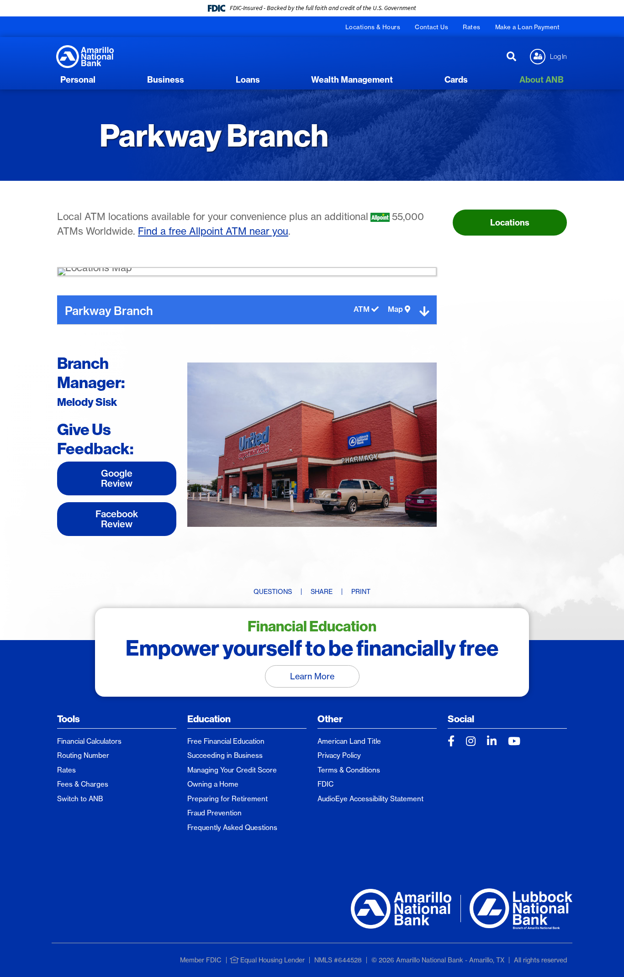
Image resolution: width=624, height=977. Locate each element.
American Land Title (349, 741)
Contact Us (431, 27)
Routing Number (83, 755)
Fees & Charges (82, 784)
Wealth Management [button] (352, 79)
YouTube (514, 740)
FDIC (325, 784)
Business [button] (165, 79)
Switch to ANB (80, 798)
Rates (472, 27)
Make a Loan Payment (527, 27)
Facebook (451, 740)
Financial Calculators (89, 741)
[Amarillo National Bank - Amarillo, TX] (85, 56)
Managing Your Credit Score (232, 770)
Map (396, 309)
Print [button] (360, 591)
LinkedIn (492, 740)
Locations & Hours (373, 27)
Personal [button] (77, 79)
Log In (558, 56)
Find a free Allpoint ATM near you (213, 231)
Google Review (116, 478)
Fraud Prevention (214, 813)
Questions (273, 591)
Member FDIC (201, 960)
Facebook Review (116, 519)
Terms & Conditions (348, 770)
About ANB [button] (541, 79)
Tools (68, 719)
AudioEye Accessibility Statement (370, 798)
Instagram (471, 740)
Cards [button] (456, 79)
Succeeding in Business (225, 755)
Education (209, 719)
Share (322, 591)
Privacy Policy (339, 755)
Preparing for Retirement (227, 798)
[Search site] (511, 57)
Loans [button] (248, 79)
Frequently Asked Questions (232, 827)
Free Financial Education (225, 741)
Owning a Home (212, 784)
